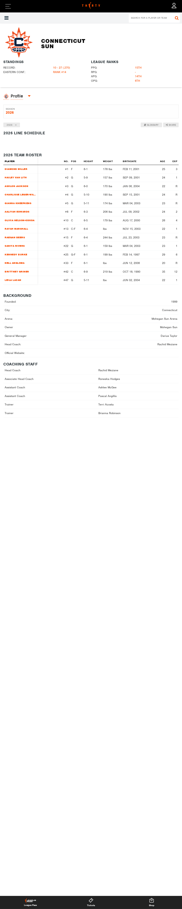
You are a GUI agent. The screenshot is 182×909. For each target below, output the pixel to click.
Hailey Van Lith (16, 177)
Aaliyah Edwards (17, 211)
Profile (17, 96)
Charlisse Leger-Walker (20, 194)
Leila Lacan (13, 280)
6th (137, 81)
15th (138, 67)
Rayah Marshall (16, 228)
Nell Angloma (14, 262)
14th (138, 76)
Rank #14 (59, 72)
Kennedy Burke (16, 254)
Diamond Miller (16, 169)
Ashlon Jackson (16, 186)
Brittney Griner (17, 271)
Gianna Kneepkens (18, 203)
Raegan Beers (15, 237)
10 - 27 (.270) (61, 67)
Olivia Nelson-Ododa (20, 220)
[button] (6, 18)
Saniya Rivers (15, 245)
